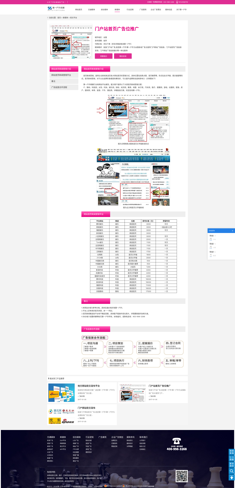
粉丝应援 (89, 440)
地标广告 (76, 446)
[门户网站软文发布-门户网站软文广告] (61, 415)
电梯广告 (76, 443)
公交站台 (50, 455)
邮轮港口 (50, 461)
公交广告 (50, 452)
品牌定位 (114, 440)
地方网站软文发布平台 (89, 386)
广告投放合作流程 (59, 87)
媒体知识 (130, 443)
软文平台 (73, 18)
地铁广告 (50, 443)
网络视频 (63, 443)
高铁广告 (50, 446)
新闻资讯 (130, 440)
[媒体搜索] (232, 471)
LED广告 (76, 440)
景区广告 (76, 461)
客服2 (212, 244)
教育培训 (89, 452)
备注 (53, 81)
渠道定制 (114, 446)
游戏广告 (89, 449)
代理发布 (114, 443)
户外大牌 (76, 449)
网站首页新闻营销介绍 (61, 69)
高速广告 (50, 458)
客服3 (212, 252)
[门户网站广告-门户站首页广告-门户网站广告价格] (132, 392)
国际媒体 (76, 458)
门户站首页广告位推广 (160, 386)
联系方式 (142, 446)
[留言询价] (232, 465)
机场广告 (50, 440)
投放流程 (142, 443)
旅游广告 (89, 443)
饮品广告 (89, 446)
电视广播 (76, 455)
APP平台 (63, 449)
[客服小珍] (232, 458)
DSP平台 (63, 440)
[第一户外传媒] (56, 9)
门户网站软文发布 (86, 408)
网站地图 (151, 486)
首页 (59, 18)
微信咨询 (122, 56)
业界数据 (130, 446)
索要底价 (103, 56)
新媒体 (65, 18)
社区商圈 (76, 452)
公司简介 (142, 440)
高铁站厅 (50, 449)
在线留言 (142, 449)
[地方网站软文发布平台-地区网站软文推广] (61, 392)
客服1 (212, 236)
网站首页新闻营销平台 (61, 75)
